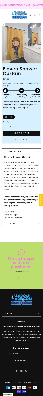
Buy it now (21, 139)
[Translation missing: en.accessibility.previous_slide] (3, 42)
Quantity (6, 122)
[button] (30, 15)
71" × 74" (9, 117)
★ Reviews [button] (41, 200)
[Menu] (2, 15)
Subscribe (21, 360)
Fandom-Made (16, 382)
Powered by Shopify (30, 382)
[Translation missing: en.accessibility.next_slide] (24, 278)
